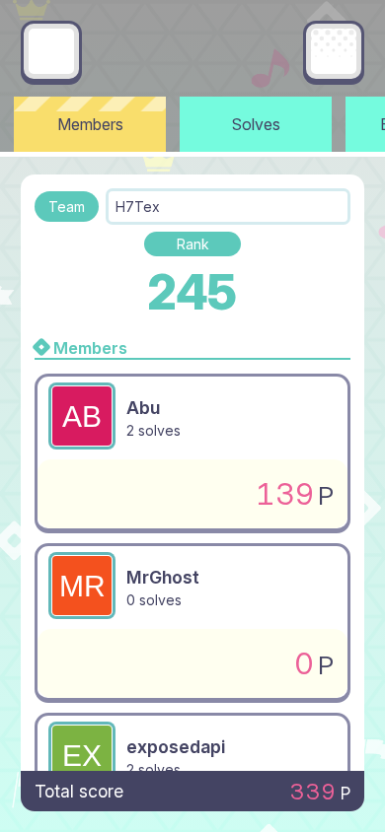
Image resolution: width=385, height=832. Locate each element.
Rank (193, 244)
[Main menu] (333, 51)
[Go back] (51, 51)
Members (90, 124)
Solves (256, 124)
